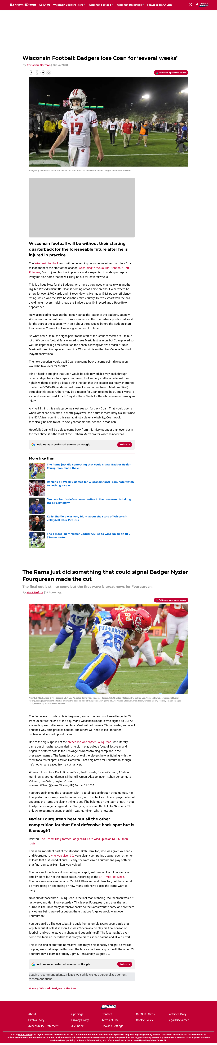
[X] (190, 4)
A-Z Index (77, 1026)
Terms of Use (110, 1020)
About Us (44, 4)
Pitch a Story (36, 1020)
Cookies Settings (112, 1026)
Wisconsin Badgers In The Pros (57, 988)
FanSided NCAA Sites (159, 4)
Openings (77, 1014)
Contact (107, 1014)
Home (32, 988)
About (32, 1014)
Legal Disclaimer (178, 1020)
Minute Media (25, 1034)
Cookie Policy (144, 1020)
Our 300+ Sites (145, 1014)
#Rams (33, 772)
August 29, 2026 (84, 785)
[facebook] (197, 4)
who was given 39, (62, 855)
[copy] (48, 72)
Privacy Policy (80, 1020)
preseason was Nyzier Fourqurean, (90, 742)
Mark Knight (35, 592)
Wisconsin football (46, 263)
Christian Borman (39, 65)
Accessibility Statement (43, 1026)
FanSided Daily (177, 1014)
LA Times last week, (112, 876)
